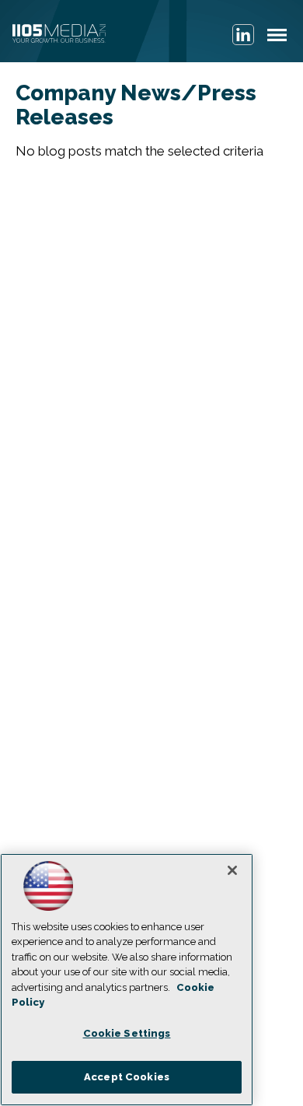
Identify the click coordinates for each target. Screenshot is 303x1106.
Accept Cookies (126, 1077)
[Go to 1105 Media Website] (59, 35)
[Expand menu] (277, 38)
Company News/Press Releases (136, 105)
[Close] (232, 870)
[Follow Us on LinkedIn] (243, 34)
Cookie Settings (127, 1033)
